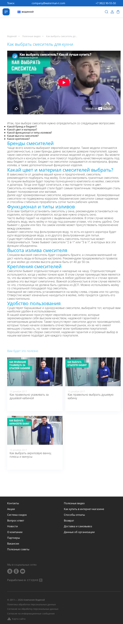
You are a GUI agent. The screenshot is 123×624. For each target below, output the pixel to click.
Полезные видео (74, 503)
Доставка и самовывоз (78, 526)
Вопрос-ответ (15, 520)
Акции (11, 509)
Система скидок (17, 514)
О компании (14, 532)
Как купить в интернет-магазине (84, 509)
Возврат (69, 520)
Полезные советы (18, 549)
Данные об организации (79, 532)
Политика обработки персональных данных (31, 604)
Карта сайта (18, 618)
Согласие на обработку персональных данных (32, 609)
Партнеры (13, 537)
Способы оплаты (74, 514)
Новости (12, 526)
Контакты (13, 503)
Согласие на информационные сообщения (31, 613)
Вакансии (13, 543)
